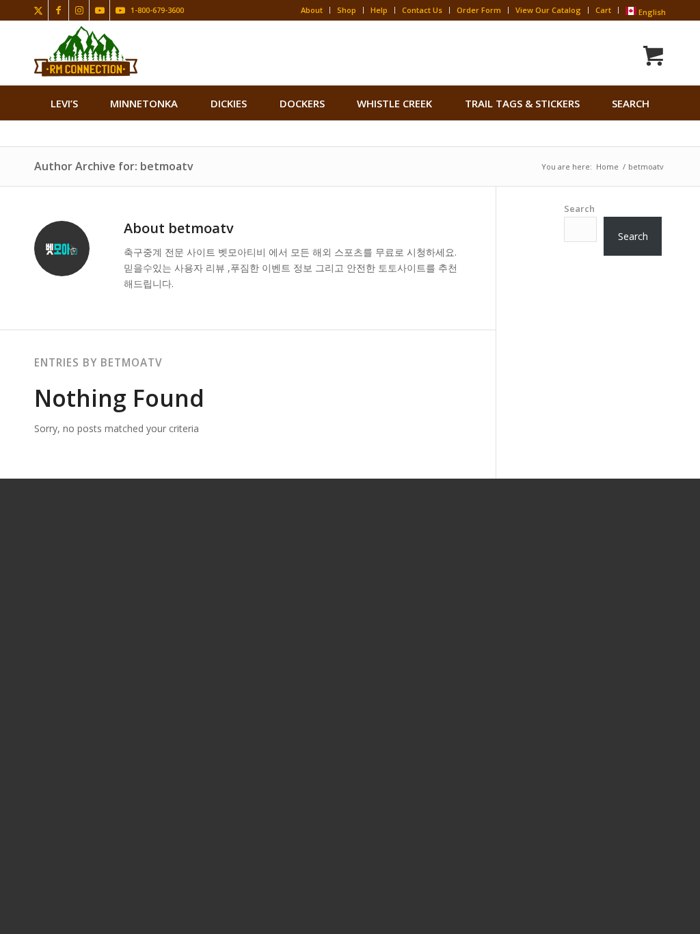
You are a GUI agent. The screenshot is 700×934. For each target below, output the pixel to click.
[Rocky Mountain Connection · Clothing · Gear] (85, 51)
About (312, 10)
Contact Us (422, 10)
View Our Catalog (548, 10)
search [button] (630, 103)
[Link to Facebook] (58, 10)
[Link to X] (38, 10)
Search (579, 208)
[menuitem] (64, 103)
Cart (603, 10)
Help (379, 10)
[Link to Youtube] (99, 10)
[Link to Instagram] (79, 10)
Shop (346, 10)
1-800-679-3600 (157, 10)
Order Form (479, 10)
